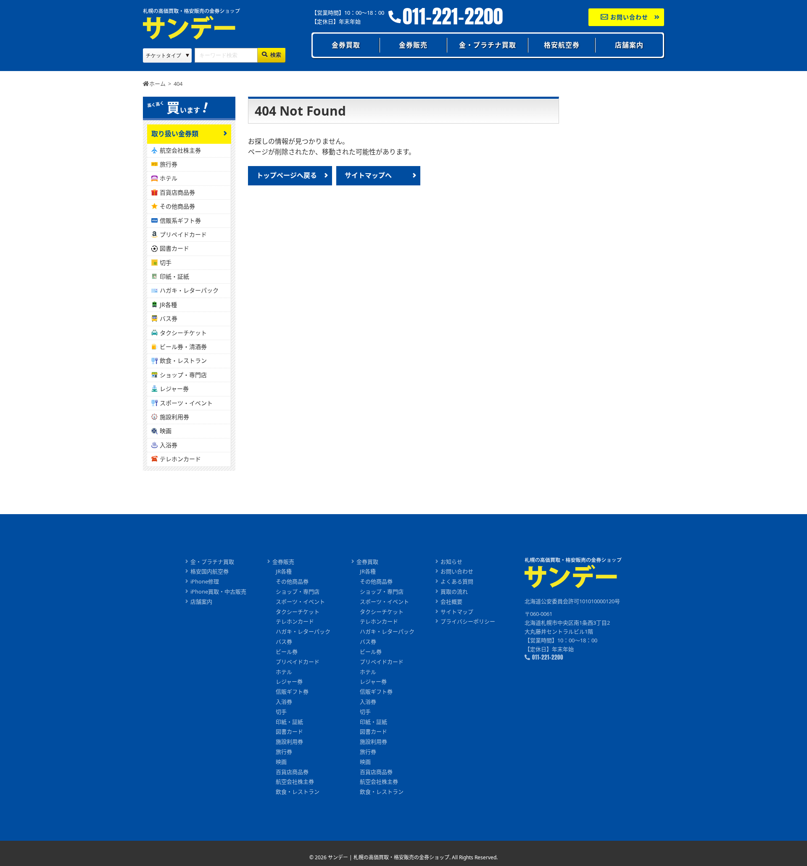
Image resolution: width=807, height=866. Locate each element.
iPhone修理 (204, 581)
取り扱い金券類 (174, 133)
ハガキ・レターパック (189, 290)
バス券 (168, 318)
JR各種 (168, 305)
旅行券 (168, 164)
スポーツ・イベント (186, 403)
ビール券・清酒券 (183, 347)
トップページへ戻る (286, 175)
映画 (165, 431)
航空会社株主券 (180, 150)
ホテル (168, 178)
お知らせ (451, 561)
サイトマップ (456, 611)
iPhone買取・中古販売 (218, 591)
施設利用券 (174, 417)
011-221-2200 (453, 17)
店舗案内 (629, 45)
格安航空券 (562, 45)
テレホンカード (180, 459)
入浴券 (168, 445)
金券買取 (346, 45)
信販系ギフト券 (180, 220)
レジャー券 (174, 389)
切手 (165, 263)
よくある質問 (456, 581)
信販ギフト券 (292, 691)
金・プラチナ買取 (487, 45)
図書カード (174, 248)
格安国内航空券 (209, 571)
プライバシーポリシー (467, 621)
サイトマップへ (368, 175)
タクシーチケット (183, 333)
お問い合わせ (628, 17)
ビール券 (287, 651)
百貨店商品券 (177, 192)
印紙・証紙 (174, 276)
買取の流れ (454, 591)
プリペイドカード (183, 234)
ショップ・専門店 (183, 375)
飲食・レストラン (183, 360)
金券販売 (413, 45)
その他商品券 (177, 206)
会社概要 (451, 601)
